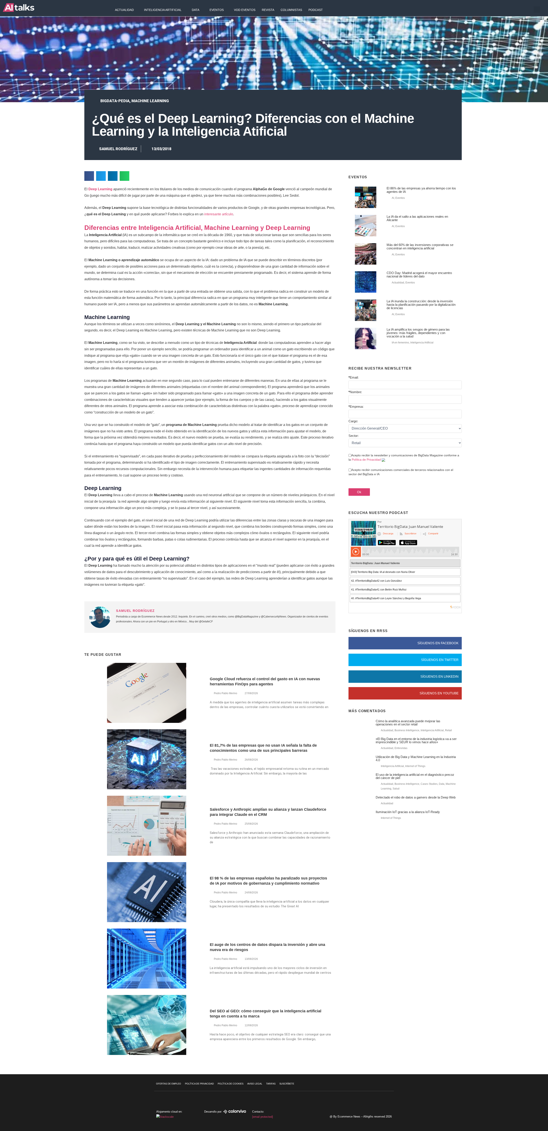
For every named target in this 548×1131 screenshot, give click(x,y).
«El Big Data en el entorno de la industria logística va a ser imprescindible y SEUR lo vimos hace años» (416, 740)
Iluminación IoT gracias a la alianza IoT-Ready (408, 812)
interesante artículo (218, 214)
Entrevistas (401, 748)
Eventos (217, 10)
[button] (537, 9)
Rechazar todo (522, 1106)
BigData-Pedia (115, 101)
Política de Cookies (230, 1083)
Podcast (315, 10)
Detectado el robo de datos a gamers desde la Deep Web (416, 797)
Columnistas (291, 10)
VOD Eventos (244, 10)
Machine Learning (150, 101)
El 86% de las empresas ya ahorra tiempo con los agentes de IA (421, 189)
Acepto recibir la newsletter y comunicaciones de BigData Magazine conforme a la (403, 457)
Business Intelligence (407, 730)
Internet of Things (415, 766)
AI (393, 197)
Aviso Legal (254, 1083)
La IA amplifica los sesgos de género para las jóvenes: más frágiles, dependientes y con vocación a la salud (418, 333)
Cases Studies (429, 783)
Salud (396, 788)
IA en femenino (400, 342)
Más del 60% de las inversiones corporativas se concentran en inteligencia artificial (420, 246)
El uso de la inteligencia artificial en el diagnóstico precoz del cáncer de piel (415, 776)
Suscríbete (286, 1083)
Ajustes (522, 1115)
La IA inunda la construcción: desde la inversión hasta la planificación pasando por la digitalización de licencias (421, 304)
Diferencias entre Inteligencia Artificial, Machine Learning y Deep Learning (197, 227)
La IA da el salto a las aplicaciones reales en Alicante (417, 218)
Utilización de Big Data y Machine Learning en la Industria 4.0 (416, 758)
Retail (448, 730)
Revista (268, 10)
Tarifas (270, 1083)
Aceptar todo (522, 1097)
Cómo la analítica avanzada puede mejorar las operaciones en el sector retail (408, 722)
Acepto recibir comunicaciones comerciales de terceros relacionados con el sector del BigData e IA (400, 472)
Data (195, 10)
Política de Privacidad (366, 459)
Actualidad (124, 10)
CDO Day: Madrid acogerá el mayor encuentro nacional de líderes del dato (419, 274)
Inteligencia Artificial (163, 10)
